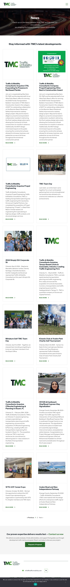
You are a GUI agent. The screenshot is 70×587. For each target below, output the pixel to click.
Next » (41, 517)
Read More (9, 143)
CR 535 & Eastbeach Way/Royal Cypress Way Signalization (49, 404)
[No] (65, 583)
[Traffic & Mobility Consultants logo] (10, 4)
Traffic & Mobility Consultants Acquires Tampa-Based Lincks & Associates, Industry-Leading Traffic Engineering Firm (51, 264)
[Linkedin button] (46, 570)
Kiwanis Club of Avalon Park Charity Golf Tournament (51, 340)
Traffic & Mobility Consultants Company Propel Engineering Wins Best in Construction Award (51, 87)
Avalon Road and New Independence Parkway (49, 488)
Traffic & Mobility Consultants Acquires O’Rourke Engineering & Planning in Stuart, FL (16, 405)
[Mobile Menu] (66, 4)
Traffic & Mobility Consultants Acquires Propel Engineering (18, 186)
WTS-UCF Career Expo (16, 487)
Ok (35, 584)
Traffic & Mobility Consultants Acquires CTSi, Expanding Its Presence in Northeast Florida (17, 87)
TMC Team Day (45, 184)
